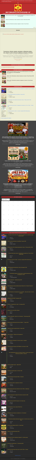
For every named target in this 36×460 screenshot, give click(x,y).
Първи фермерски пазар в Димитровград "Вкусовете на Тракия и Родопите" (20, 285)
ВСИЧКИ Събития (18, 455)
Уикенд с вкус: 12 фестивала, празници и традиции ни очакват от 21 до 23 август (20, 80)
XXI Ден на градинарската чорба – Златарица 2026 (16, 304)
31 (22, 205)
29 (27, 224)
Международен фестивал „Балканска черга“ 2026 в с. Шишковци (18, 388)
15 (27, 214)
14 (22, 214)
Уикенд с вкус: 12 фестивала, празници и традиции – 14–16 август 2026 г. (18, 160)
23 (32, 219)
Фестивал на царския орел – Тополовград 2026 (15, 443)
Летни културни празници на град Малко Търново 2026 (16, 94)
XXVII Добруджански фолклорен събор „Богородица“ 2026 (17, 267)
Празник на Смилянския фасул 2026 (13, 431)
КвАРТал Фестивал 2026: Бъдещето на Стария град (16, 400)
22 (27, 219)
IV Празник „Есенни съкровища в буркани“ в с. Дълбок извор (18, 437)
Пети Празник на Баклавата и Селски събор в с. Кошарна (17, 340)
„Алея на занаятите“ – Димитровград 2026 (15, 279)
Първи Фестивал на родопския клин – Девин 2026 (16, 328)
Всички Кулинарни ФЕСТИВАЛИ (6, 118)
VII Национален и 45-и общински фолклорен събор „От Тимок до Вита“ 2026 (19, 99)
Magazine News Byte (17, 458)
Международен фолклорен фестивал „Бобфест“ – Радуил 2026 (18, 322)
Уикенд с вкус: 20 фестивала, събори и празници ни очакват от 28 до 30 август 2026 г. (18, 19)
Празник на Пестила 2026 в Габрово (14, 310)
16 (32, 214)
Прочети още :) (18, 144)
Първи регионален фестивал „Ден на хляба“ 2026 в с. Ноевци (18, 449)
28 (22, 224)
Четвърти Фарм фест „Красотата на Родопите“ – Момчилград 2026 (19, 316)
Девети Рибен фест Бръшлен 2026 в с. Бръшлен (16, 376)
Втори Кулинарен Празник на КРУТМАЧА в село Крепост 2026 (18, 346)
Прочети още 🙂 (18, 59)
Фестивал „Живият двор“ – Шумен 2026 (14, 364)
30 (32, 224)
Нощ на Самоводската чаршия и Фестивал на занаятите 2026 (18, 394)
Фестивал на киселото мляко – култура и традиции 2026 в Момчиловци (20, 259)
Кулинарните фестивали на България (8, 67)
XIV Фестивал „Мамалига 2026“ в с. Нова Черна (15, 425)
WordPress (24, 458)
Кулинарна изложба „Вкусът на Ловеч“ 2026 (15, 370)
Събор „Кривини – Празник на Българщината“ (15, 334)
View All (34, 27)
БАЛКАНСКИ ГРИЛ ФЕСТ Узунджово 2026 (14, 298)
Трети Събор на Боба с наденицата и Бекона (15, 382)
